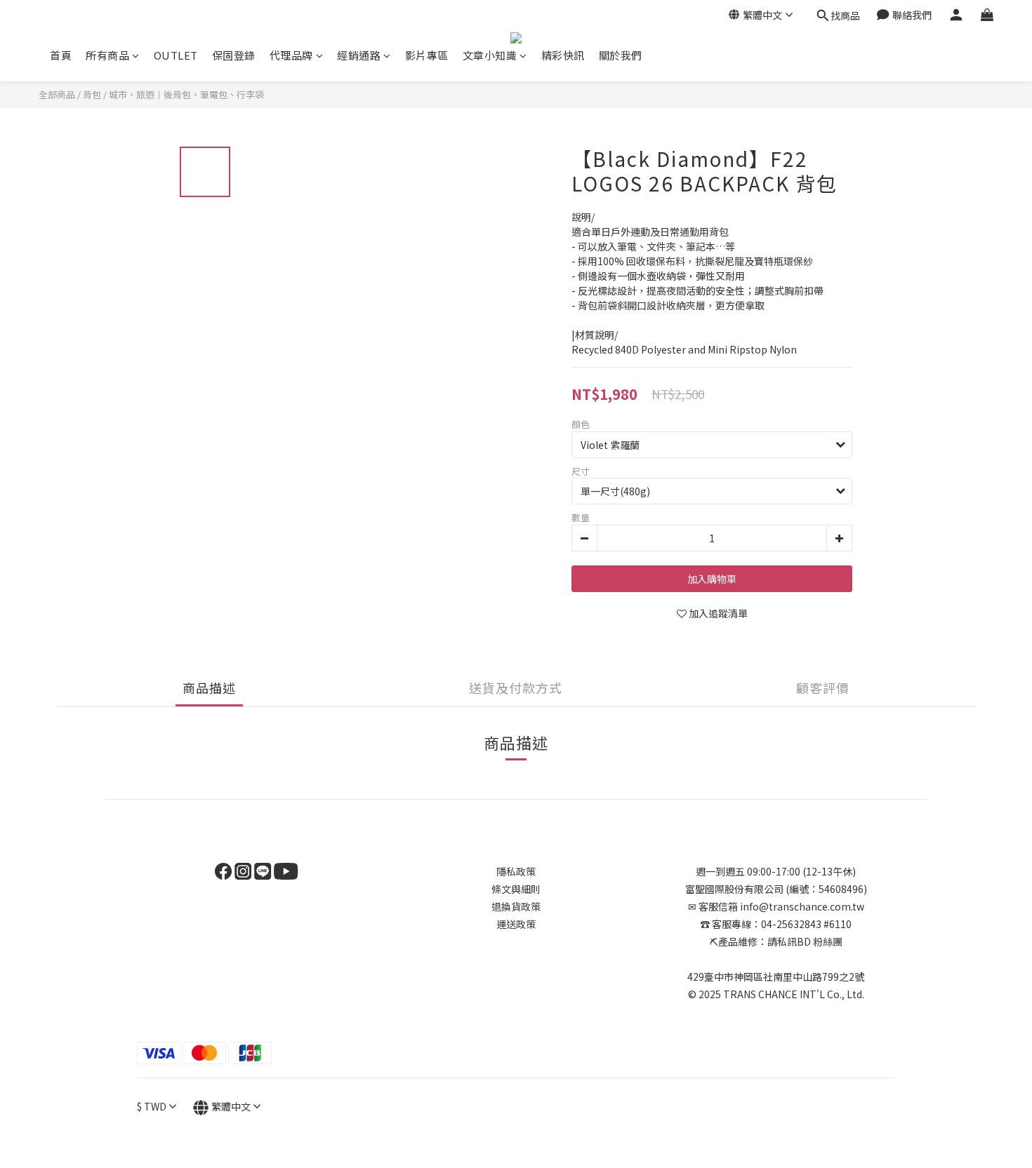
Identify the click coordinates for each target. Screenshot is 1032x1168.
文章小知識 (490, 55)
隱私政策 (516, 871)
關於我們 (620, 55)
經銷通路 (359, 55)
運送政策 (516, 924)
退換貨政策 (516, 906)
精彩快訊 (563, 55)
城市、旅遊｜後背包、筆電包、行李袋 (186, 94)
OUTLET (176, 55)
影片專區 (427, 55)
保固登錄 (234, 55)
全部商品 (57, 94)
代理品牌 (291, 55)
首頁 (61, 55)
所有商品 (107, 55)
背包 (92, 94)
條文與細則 (516, 889)
